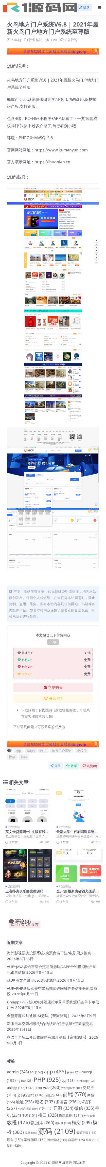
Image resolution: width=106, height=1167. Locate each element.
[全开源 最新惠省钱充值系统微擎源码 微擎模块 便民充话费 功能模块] (78, 865)
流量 (31, 1133)
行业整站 (35, 39)
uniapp (16, 1087)
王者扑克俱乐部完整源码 (24, 891)
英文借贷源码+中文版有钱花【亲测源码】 (27, 833)
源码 (24, 757)
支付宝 (88, 1115)
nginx (25, 1081)
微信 (84, 1108)
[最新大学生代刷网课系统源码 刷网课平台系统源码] (78, 805)
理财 (15, 1139)
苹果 (92, 1140)
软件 (14, 1145)
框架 (82, 1122)
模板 (12, 757)
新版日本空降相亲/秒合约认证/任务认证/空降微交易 (50, 1023)
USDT (34, 1087)
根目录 (63, 1123)
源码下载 (86, 1133)
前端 (74, 1094)
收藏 (74, 766)
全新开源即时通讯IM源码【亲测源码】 (39, 1015)
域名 (45, 1102)
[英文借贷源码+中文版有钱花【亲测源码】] (27, 805)
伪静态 (53, 1095)
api (36, 1072)
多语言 (67, 1102)
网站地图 (79, 1162)
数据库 (42, 1122)
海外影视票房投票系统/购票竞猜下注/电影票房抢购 (49, 952)
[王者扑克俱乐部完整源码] (27, 865)
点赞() (92, 766)
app (18, 750)
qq (68, 1080)
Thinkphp (84, 1080)
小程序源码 (28, 1108)
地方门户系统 (61, 750)
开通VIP (55, 699)
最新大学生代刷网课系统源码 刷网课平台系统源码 (77, 833)
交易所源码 (30, 1095)
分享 (57, 766)
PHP (43, 750)
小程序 (82, 750)
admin (18, 1072)
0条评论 (71, 39)
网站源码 (57, 1140)
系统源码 (35, 1139)
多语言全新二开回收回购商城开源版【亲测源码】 (47, 1037)
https (31, 750)
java (74, 1072)
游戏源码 (14, 886)
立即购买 (55, 687)
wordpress (71, 1088)
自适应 (76, 1140)
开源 (63, 1108)
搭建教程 (69, 1115)
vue (51, 1087)
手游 (29, 1115)
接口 (48, 1115)
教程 (18, 1122)
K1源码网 (55, 1162)
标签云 (67, 1162)
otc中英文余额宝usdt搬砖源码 (31, 980)
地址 (25, 1102)
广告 (45, 1108)
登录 (86, 7)
